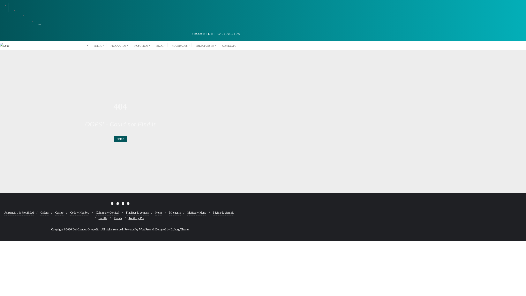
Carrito (59, 212)
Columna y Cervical (107, 212)
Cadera (44, 212)
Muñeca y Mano (196, 212)
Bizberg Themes (180, 229)
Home (120, 138)
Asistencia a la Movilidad (19, 212)
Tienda (118, 218)
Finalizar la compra (137, 212)
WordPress (145, 229)
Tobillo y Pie (136, 218)
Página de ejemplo (223, 212)
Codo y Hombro (79, 212)
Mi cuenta (175, 212)
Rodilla (103, 218)
